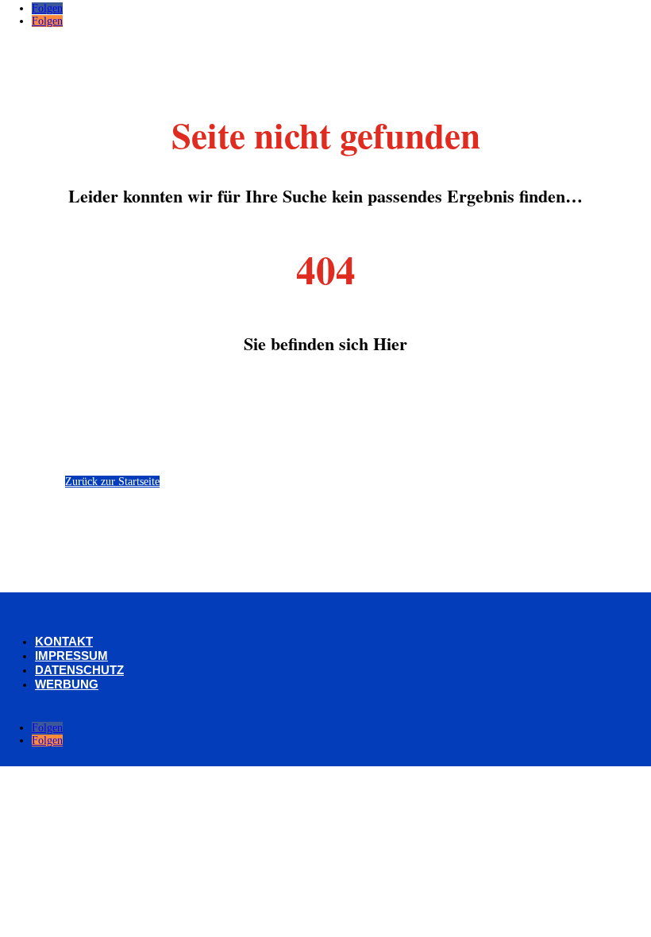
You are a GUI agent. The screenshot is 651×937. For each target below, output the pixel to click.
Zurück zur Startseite (112, 482)
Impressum (71, 655)
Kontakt (64, 641)
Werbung (66, 684)
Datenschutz (79, 670)
